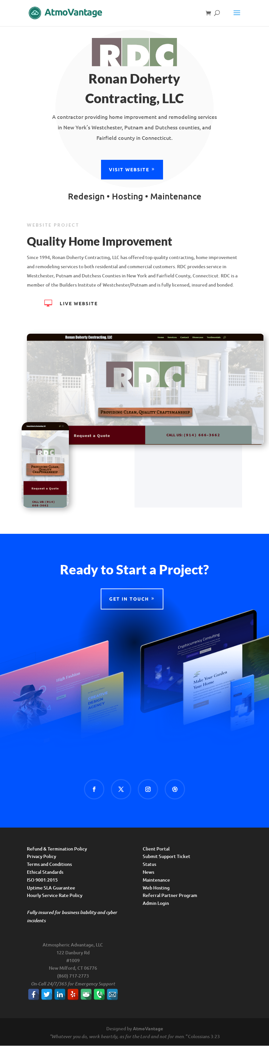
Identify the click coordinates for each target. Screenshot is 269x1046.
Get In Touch (129, 599)
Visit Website (129, 169)
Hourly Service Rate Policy (54, 895)
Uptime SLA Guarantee (51, 888)
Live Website (79, 303)
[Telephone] (99, 994)
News (148, 872)
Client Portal (156, 849)
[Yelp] (73, 994)
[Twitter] (46, 994)
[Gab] (86, 994)
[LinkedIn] (60, 994)
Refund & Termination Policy (57, 849)
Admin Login (156, 903)
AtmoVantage (148, 1028)
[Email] (112, 994)
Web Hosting (156, 888)
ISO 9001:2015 (42, 880)
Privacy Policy (41, 856)
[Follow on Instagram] (148, 789)
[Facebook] (33, 994)
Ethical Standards (45, 872)
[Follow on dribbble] (175, 789)
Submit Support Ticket (166, 856)
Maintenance (156, 880)
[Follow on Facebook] (94, 789)
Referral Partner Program (170, 895)
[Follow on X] (121, 789)
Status (149, 864)
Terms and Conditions (49, 864)
